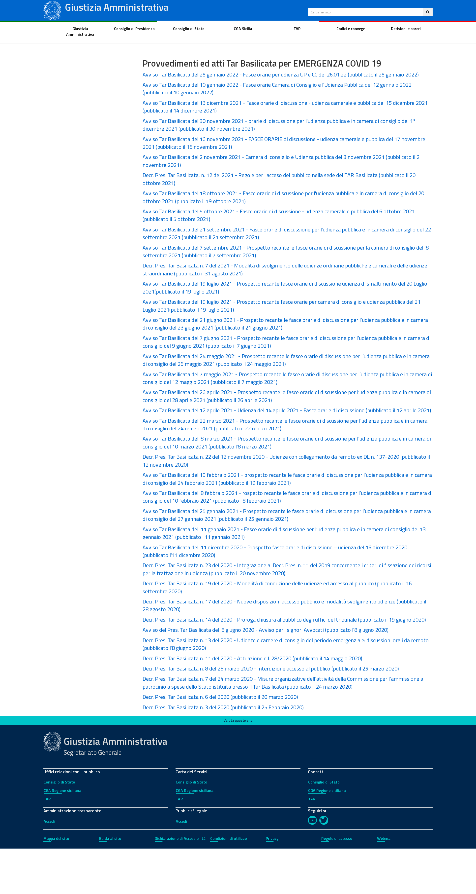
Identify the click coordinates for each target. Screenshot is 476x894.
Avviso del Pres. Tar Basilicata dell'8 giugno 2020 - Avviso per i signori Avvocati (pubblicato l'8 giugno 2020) (265, 630)
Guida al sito (110, 838)
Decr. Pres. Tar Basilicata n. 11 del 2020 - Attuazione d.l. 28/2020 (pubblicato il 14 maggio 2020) (252, 658)
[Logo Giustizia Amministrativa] (52, 9)
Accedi (49, 821)
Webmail (384, 838)
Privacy (272, 838)
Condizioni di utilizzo (228, 838)
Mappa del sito (56, 838)
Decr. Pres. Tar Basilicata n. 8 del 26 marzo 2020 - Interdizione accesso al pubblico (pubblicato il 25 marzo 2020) (271, 668)
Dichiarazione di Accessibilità (180, 838)
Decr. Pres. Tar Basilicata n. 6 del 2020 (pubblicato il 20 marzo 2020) (220, 697)
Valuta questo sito (238, 720)
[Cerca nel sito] (428, 12)
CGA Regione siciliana (62, 790)
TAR (47, 799)
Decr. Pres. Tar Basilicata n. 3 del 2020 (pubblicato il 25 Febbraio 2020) (223, 707)
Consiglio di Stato (59, 782)
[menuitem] (80, 31)
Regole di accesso (336, 838)
